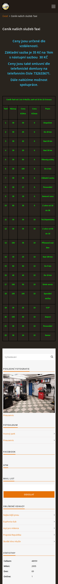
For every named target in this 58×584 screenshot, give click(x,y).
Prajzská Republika (12, 534)
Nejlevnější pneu (11, 515)
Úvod (5, 16)
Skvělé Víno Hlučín (12, 541)
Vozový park (9, 433)
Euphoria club (9, 521)
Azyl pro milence (11, 528)
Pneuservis (8, 415)
